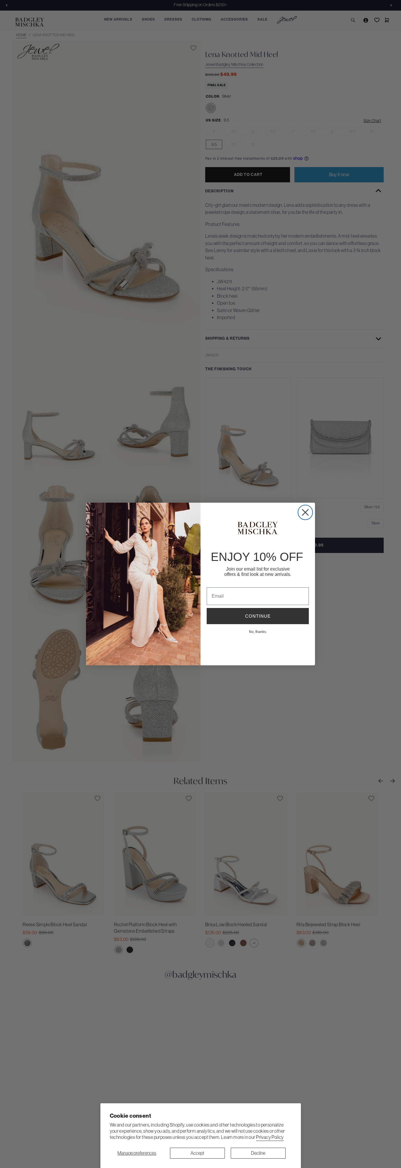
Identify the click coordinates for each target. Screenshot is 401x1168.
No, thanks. (258, 631)
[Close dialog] (305, 512)
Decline (258, 1153)
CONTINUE (258, 616)
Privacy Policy (270, 1137)
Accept (197, 1153)
